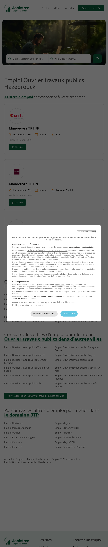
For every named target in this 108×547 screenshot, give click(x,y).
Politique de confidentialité (54, 302)
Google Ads (59, 285)
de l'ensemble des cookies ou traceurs (47, 250)
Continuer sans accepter (86, 231)
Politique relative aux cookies (27, 305)
